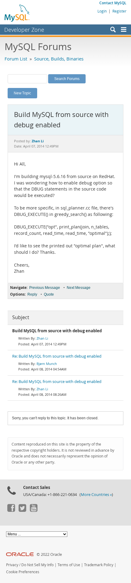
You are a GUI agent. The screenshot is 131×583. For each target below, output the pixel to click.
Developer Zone (24, 29)
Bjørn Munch (47, 363)
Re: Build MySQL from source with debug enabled (56, 356)
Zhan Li (42, 338)
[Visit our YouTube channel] (33, 510)
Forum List (16, 59)
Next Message (78, 288)
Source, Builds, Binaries (58, 59)
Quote (49, 294)
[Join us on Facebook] (11, 510)
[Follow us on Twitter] (22, 510)
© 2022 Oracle (49, 554)
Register (119, 11)
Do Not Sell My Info (37, 565)
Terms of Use (69, 565)
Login (102, 11)
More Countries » (96, 494)
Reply (32, 294)
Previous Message (44, 288)
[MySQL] (17, 13)
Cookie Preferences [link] (22, 572)
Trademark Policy (98, 565)
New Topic (22, 92)
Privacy (12, 565)
